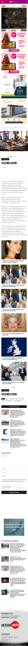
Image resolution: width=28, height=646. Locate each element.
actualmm (12, 398)
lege (17, 398)
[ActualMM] (2, 156)
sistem (3, 400)
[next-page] (4, 601)
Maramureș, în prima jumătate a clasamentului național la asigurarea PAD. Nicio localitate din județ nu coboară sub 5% (17, 423)
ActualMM (10, 156)
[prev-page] (2, 601)
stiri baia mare (9, 400)
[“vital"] (14, 527)
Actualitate (7, 127)
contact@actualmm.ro (11, 637)
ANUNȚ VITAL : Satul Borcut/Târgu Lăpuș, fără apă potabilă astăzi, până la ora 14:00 (18, 559)
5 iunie (7, 398)
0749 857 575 (7, 640)
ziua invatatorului (17, 400)
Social (11, 127)
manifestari (21, 398)
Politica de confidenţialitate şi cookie (17, 645)
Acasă (2, 127)
